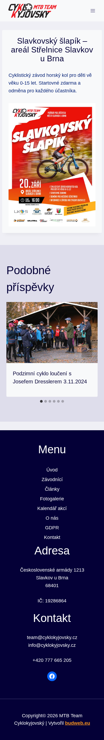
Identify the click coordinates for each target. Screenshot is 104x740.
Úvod (52, 470)
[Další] (87, 349)
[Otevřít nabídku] (93, 10)
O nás (52, 518)
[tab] (41, 401)
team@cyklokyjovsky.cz (52, 637)
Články (52, 489)
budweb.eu (77, 723)
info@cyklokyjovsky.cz (52, 645)
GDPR (52, 527)
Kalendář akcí (52, 508)
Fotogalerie (52, 498)
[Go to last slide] (17, 349)
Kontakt (52, 537)
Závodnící (52, 479)
